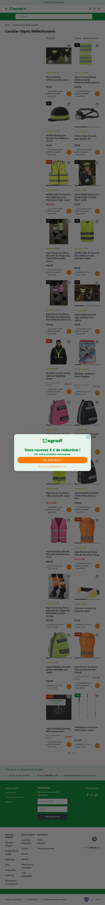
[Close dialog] (88, 437)
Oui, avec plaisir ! (52, 460)
